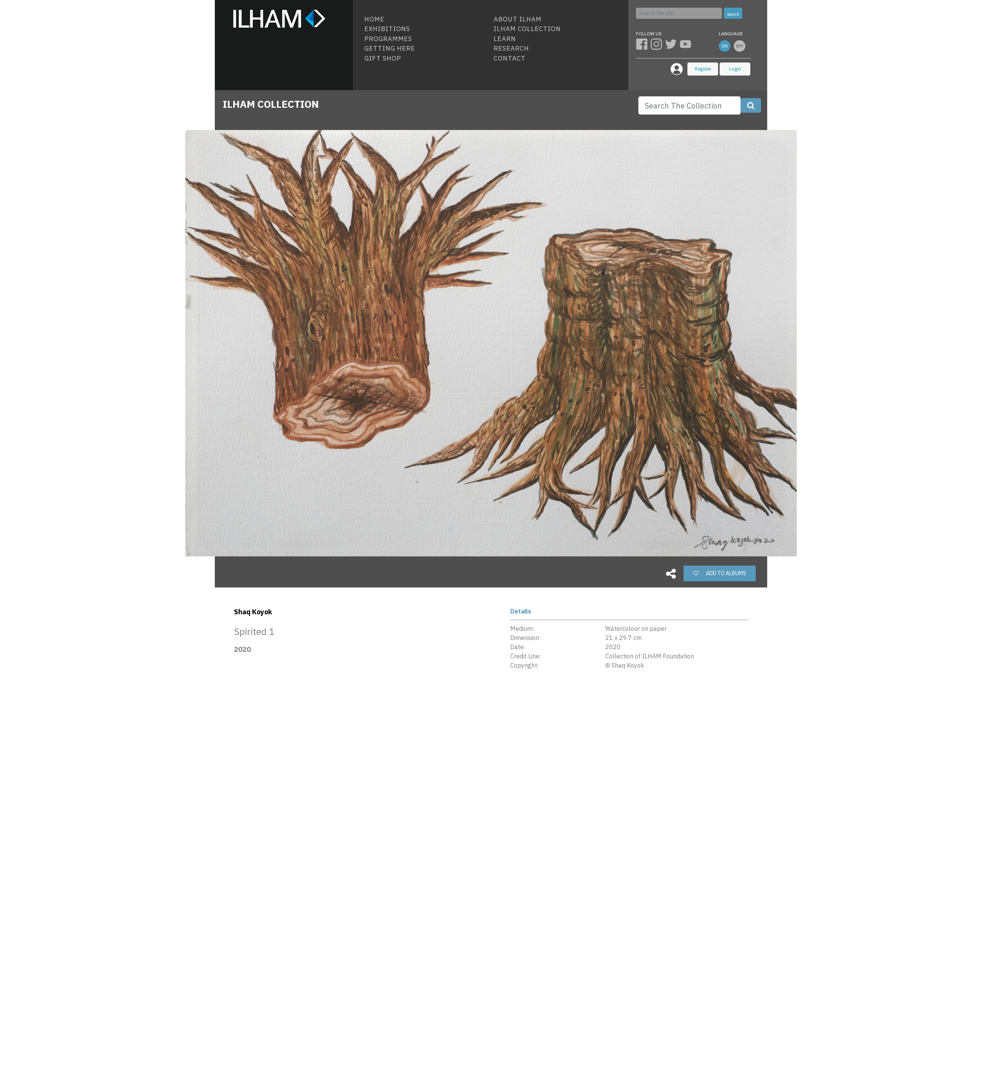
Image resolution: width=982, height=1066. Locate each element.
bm (739, 46)
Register (703, 69)
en (725, 46)
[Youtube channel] (686, 44)
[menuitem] (426, 20)
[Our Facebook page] (643, 44)
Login (735, 69)
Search (733, 14)
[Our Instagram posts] (658, 44)
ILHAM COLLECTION (271, 103)
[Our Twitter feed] (672, 44)
